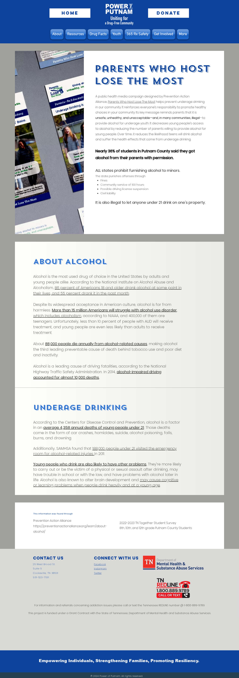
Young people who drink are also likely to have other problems (89, 464)
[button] (75, 34)
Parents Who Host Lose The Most (131, 102)
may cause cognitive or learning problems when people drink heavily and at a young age (105, 482)
